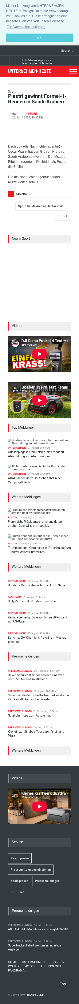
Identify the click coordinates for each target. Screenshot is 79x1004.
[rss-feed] (19, 50)
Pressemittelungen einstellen (31, 870)
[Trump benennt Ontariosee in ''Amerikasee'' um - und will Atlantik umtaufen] (39, 537)
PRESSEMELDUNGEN (20, 671)
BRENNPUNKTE (17, 581)
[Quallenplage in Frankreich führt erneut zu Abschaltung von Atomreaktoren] (39, 442)
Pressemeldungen (47, 881)
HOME (12, 962)
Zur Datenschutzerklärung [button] (26, 27)
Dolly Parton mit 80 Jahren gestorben (33, 601)
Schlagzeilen (19, 881)
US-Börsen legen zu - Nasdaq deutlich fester (37, 62)
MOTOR (30, 966)
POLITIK (12, 517)
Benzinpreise (20, 858)
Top (63, 984)
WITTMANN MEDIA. (33, 994)
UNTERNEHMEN (17, 447)
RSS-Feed (17, 892)
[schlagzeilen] (4, 50)
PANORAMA (14, 597)
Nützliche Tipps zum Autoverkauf (30, 715)
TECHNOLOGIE (51, 966)
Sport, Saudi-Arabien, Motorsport (40, 206)
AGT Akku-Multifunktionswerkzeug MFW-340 (38, 929)
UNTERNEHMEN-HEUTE (29, 71)
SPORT (32, 113)
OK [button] (39, 37)
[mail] (11, 50)
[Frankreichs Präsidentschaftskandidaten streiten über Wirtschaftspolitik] (39, 511)
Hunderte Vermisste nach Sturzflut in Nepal (37, 585)
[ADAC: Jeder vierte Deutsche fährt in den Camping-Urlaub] (39, 468)
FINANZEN (57, 962)
